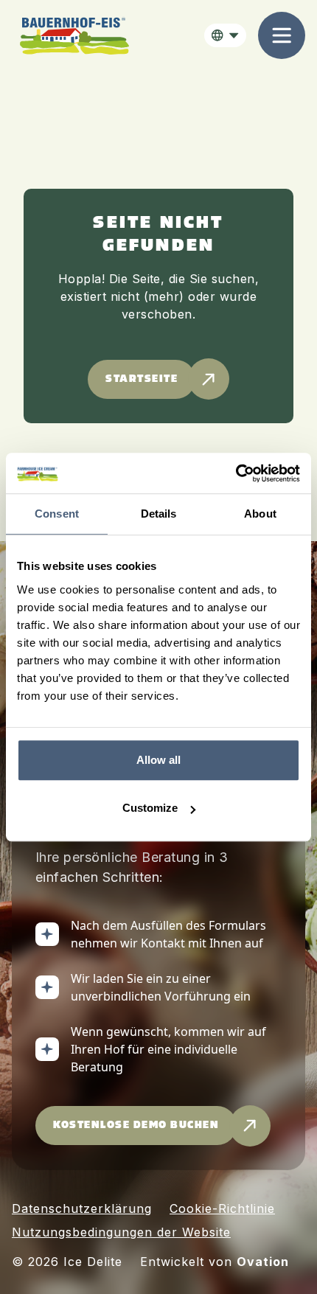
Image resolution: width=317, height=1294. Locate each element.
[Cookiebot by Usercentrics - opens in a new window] (235, 473)
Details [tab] (159, 513)
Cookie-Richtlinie (222, 1208)
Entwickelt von (214, 1261)
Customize (150, 807)
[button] (225, 35)
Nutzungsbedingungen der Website (121, 1232)
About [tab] (260, 513)
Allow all (158, 760)
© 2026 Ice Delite (67, 1261)
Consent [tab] (57, 513)
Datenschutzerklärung (82, 1208)
